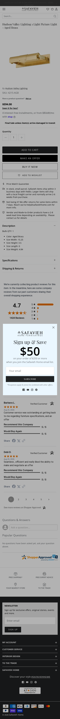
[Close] (53, 327)
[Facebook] (24, 390)
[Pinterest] (36, 390)
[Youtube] (28, 390)
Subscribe (30, 379)
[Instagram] (32, 390)
